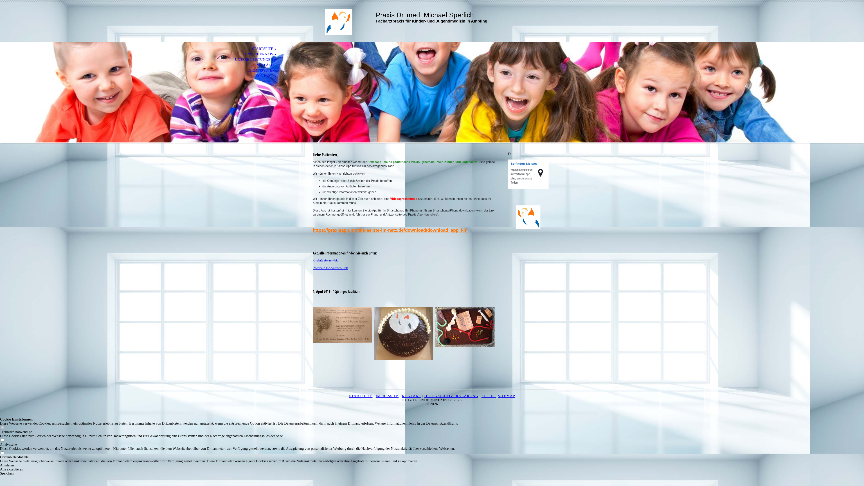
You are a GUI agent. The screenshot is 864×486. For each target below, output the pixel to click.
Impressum (387, 396)
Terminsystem (261, 70)
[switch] (2, 428)
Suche (489, 396)
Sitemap (506, 396)
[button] (229, 465)
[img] (338, 22)
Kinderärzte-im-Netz (326, 260)
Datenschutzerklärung (451, 396)
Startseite (262, 49)
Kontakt (264, 76)
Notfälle (265, 65)
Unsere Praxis (259, 54)
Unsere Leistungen (254, 59)
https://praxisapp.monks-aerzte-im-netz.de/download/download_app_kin (390, 230)
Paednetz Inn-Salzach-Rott (330, 268)
